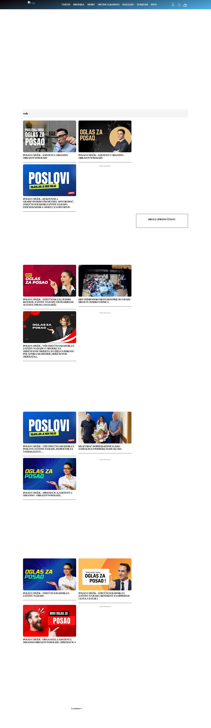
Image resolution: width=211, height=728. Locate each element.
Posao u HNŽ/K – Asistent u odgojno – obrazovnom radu (101, 156)
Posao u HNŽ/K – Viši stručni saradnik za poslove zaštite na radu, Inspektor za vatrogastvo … (48, 449)
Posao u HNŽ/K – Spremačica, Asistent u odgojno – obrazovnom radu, (47, 494)
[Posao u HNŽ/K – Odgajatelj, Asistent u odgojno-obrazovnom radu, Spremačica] (49, 621)
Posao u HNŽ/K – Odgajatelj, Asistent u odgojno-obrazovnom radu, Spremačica (49, 641)
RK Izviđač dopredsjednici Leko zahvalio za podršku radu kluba (100, 447)
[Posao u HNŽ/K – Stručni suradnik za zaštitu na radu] (49, 574)
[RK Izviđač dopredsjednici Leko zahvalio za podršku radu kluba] (105, 427)
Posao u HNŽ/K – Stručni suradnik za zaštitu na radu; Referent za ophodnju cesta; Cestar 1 (104, 596)
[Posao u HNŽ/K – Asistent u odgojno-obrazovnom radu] (49, 136)
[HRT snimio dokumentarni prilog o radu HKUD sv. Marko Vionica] (105, 281)
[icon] (173, 5)
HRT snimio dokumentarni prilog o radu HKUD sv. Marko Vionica (104, 301)
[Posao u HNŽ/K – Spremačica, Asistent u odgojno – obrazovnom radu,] (49, 474)
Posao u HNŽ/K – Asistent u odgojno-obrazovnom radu (45, 156)
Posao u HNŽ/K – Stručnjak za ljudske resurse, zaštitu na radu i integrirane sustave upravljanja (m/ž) (48, 302)
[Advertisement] (105, 62)
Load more (76, 708)
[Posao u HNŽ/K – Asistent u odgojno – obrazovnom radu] (105, 136)
